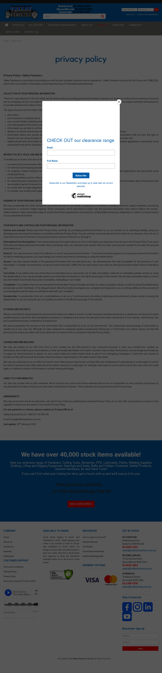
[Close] (119, 101)
